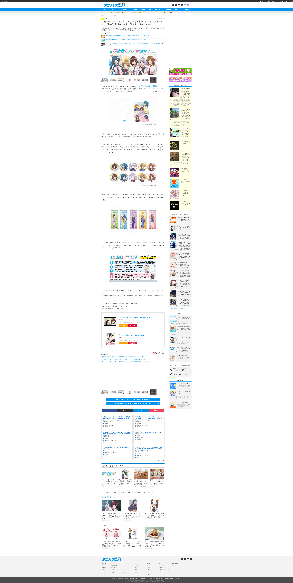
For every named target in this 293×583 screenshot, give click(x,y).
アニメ (112, 12)
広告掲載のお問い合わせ (129, 578)
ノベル (134, 12)
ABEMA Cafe (163, 571)
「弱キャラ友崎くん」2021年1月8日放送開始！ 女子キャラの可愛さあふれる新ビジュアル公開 (126, 361)
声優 (145, 12)
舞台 (124, 571)
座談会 (149, 574)
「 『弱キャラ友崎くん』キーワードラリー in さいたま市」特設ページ (132, 403)
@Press (171, 578)
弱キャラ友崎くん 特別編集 (149, 86)
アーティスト (138, 571)
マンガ (127, 12)
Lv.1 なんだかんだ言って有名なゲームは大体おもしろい (135, 317)
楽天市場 (132, 325)
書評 (149, 569)
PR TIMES (161, 578)
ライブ (124, 569)
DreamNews (166, 578)
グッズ (157, 12)
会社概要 (136, 578)
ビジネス (124, 574)
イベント (165, 12)
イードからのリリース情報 (153, 578)
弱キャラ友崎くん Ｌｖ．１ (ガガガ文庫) (131, 335)
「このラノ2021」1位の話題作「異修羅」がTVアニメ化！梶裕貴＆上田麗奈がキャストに (127, 492)
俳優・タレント (138, 569)
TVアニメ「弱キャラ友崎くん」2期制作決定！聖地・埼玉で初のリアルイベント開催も (124, 356)
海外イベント (125, 572)
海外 (171, 12)
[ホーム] (102, 15)
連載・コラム (158, 9)
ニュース (112, 9)
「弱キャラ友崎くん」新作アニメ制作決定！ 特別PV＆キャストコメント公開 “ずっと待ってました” (127, 359)
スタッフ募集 (177, 578)
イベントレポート (122, 9)
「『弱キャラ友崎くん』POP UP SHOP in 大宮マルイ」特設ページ (131, 399)
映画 (124, 567)
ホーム (104, 9)
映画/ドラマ (120, 12)
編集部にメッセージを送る (159, 91)
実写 (149, 567)
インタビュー (134, 9)
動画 (150, 9)
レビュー (143, 9)
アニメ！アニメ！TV (164, 569)
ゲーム (151, 12)
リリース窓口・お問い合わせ (117, 578)
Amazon (123, 325)
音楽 (140, 12)
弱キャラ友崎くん (108, 497)
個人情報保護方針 (143, 578)
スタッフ (137, 565)
